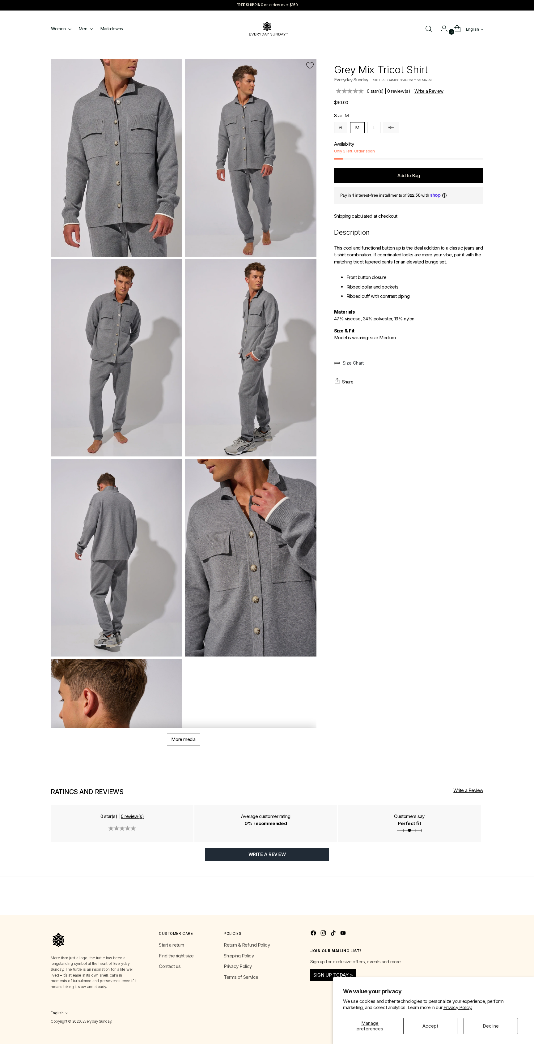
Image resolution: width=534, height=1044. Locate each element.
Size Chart (353, 363)
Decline (491, 1026)
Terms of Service (241, 977)
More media (183, 739)
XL (391, 127)
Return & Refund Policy (247, 945)
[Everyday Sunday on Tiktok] (333, 934)
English (472, 29)
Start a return (171, 945)
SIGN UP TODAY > (333, 975)
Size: (341, 115)
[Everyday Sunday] (267, 29)
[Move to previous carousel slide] (464, 903)
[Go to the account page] (441, 29)
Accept (430, 1026)
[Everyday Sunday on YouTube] (343, 934)
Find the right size (176, 956)
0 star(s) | (388, 91)
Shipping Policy (239, 956)
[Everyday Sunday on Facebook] (314, 934)
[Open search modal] (428, 29)
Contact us (170, 966)
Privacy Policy (238, 966)
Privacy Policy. (457, 1007)
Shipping (342, 216)
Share (348, 382)
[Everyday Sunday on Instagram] (324, 934)
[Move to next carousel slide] (478, 903)
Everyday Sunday (351, 80)
